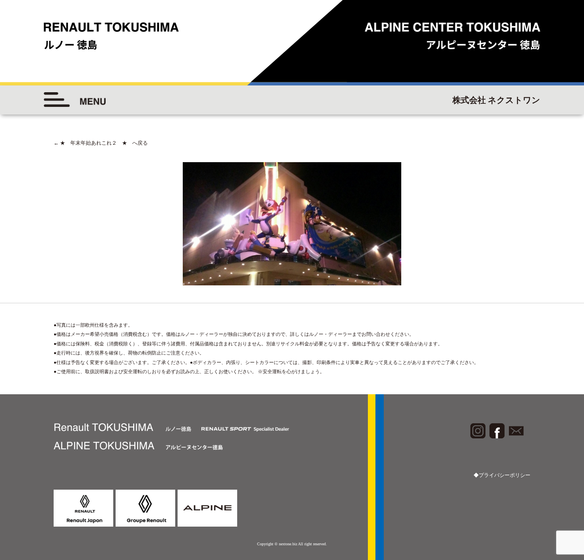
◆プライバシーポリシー (502, 475)
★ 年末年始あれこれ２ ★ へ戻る (101, 143)
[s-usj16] (292, 223)
